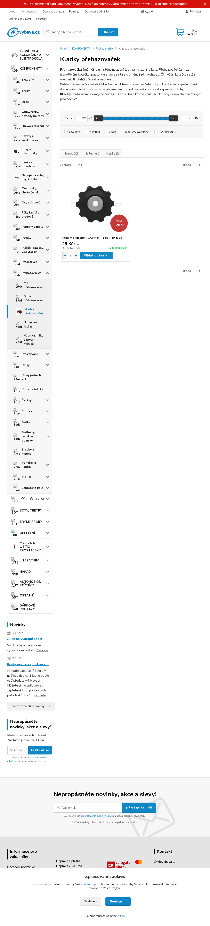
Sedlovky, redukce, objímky (28, 436)
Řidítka (27, 411)
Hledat (108, 32)
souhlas (86, 884)
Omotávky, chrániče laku (31, 190)
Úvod (12, 12)
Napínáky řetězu (30, 325)
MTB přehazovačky (33, 285)
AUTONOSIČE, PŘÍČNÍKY (30, 583)
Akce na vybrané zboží (24, 639)
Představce (29, 262)
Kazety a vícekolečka (30, 138)
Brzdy (26, 91)
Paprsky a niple (32, 227)
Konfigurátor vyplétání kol (28, 664)
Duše (25, 102)
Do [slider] (173, 118)
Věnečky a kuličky (29, 465)
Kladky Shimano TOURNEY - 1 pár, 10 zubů (92, 238)
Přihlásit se (40, 750)
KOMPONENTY (31, 69)
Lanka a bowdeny (28, 164)
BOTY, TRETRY (31, 510)
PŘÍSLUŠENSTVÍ (32, 499)
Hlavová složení (33, 126)
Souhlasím (118, 901)
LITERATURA (29, 560)
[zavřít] (205, 4)
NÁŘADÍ (26, 572)
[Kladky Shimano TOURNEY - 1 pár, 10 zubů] (95, 204)
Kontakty (41, 19)
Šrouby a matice (28, 452)
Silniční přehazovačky (33, 298)
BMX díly (28, 80)
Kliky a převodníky (29, 151)
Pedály (26, 238)
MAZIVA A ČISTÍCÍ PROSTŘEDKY (30, 546)
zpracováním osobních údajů (98, 816)
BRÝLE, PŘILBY (31, 522)
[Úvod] (23, 32)
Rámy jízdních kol (31, 377)
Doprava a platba (53, 12)
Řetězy (26, 400)
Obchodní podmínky (97, 12)
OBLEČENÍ (27, 533)
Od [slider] (98, 118)
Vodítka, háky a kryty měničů (33, 340)
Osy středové (31, 202)
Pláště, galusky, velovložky (33, 250)
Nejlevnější (91, 153)
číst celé (42, 650)
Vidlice (26, 477)
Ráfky (26, 365)
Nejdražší (112, 153)
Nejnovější (71, 153)
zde (122, 916)
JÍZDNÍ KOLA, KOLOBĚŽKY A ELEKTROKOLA (31, 55)
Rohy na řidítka (32, 389)
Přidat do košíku (96, 255)
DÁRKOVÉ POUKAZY (27, 607)
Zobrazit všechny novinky (28, 706)
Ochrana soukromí (20, 19)
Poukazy (74, 12)
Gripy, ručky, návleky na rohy (33, 114)
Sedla (26, 422)
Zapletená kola (32, 488)
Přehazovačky (31, 273)
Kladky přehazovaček (33, 311)
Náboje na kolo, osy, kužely (33, 177)
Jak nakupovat (29, 12)
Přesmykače (30, 354)
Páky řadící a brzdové (30, 215)
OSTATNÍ (27, 595)
